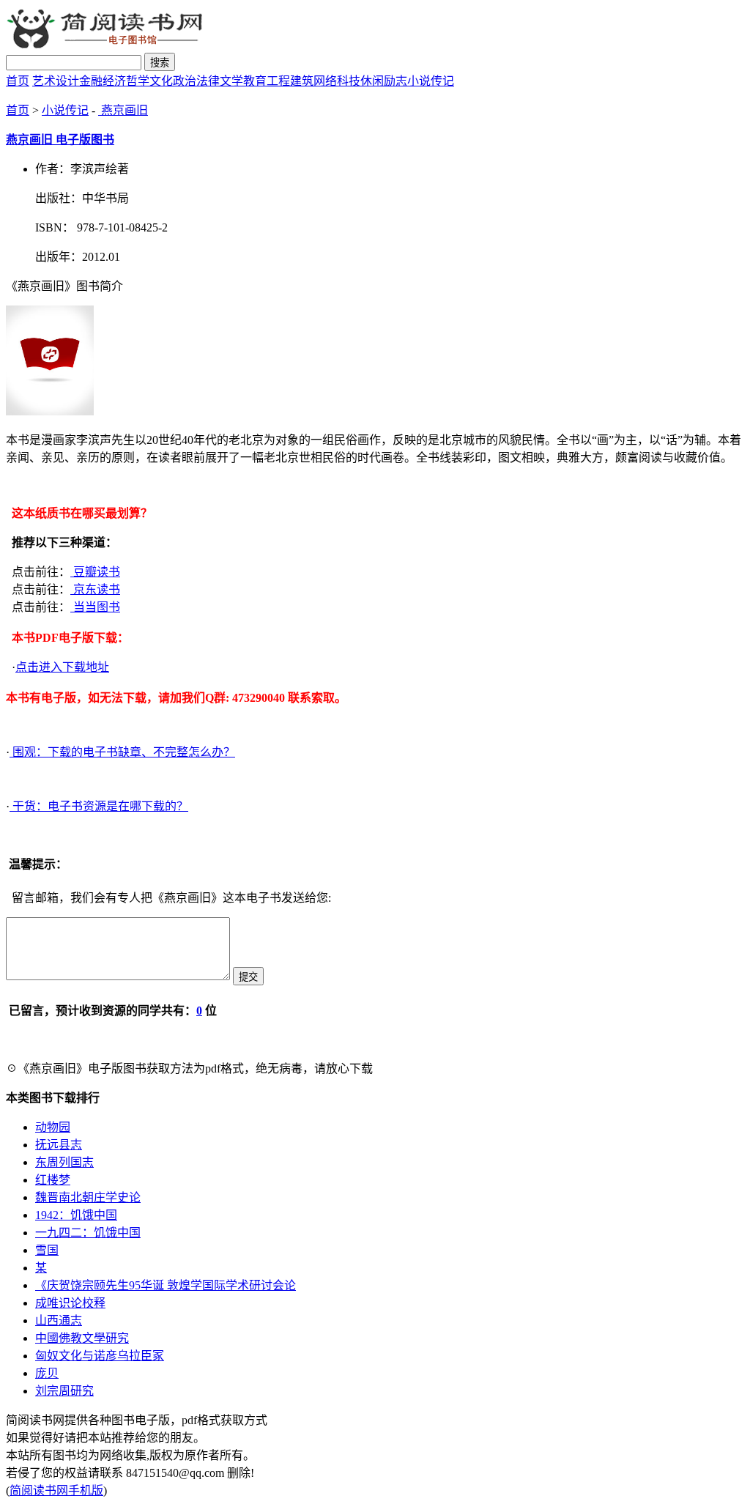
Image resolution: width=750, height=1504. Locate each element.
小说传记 (430, 81)
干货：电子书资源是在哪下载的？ (99, 806)
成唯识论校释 (70, 1303)
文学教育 (243, 81)
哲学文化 (149, 81)
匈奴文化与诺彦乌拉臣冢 (99, 1355)
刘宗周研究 (64, 1391)
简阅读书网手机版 (56, 1490)
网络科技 (336, 81)
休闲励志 (383, 81)
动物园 (52, 1127)
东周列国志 (64, 1162)
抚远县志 (58, 1144)
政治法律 (196, 81)
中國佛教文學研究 (82, 1338)
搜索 (159, 62)
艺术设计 (55, 81)
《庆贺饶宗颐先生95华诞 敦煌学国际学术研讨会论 (165, 1285)
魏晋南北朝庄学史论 (88, 1197)
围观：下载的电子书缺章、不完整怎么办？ (122, 752)
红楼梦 (52, 1180)
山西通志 (58, 1320)
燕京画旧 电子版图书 (60, 139)
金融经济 (102, 81)
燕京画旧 (123, 110)
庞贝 (47, 1373)
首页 (17, 81)
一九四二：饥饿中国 (88, 1232)
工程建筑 (290, 81)
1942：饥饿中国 (76, 1215)
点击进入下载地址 (62, 667)
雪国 (47, 1250)
